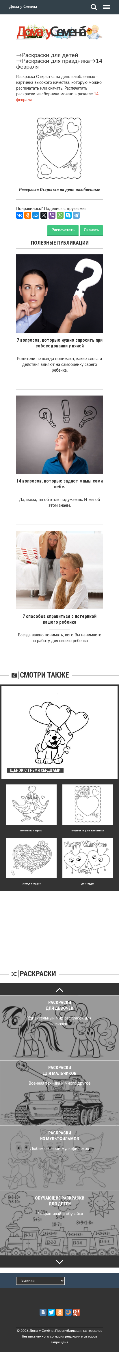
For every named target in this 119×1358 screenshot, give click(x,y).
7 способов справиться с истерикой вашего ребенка (59, 619)
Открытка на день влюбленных (87, 830)
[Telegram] (76, 215)
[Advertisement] (59, 927)
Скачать (91, 230)
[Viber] (52, 215)
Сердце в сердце (31, 883)
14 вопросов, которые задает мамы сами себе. (59, 483)
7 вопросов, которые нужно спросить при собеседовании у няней (60, 343)
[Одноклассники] (27, 215)
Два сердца (87, 883)
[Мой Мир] (35, 215)
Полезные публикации (60, 243)
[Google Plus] (76, 1312)
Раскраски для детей (50, 55)
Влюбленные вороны (31, 830)
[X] (43, 215)
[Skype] (68, 215)
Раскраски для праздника (56, 61)
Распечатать (63, 230)
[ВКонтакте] (19, 215)
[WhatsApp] (60, 215)
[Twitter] (51, 1312)
